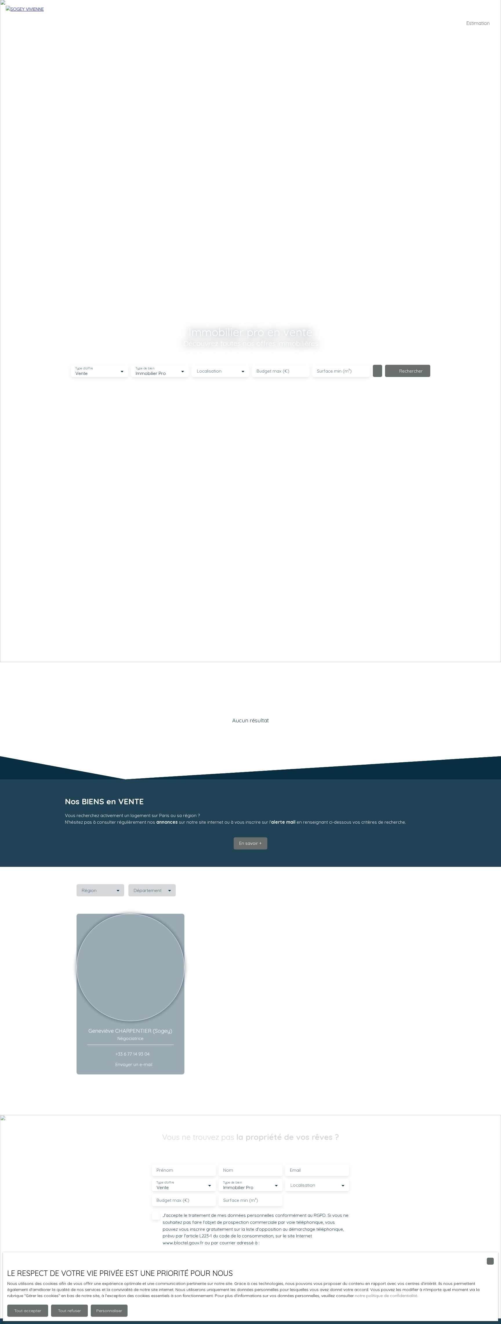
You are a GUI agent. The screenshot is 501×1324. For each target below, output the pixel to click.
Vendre (252, 23)
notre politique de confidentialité (386, 1295)
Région (89, 890)
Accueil (179, 23)
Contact (310, 23)
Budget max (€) (273, 371)
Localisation (209, 371)
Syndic (197, 23)
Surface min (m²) (334, 371)
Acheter (216, 23)
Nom (228, 1170)
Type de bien (145, 368)
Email (295, 1170)
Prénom (165, 1170)
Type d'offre (84, 368)
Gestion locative (280, 23)
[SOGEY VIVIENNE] (46, 23)
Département (147, 890)
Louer (235, 23)
